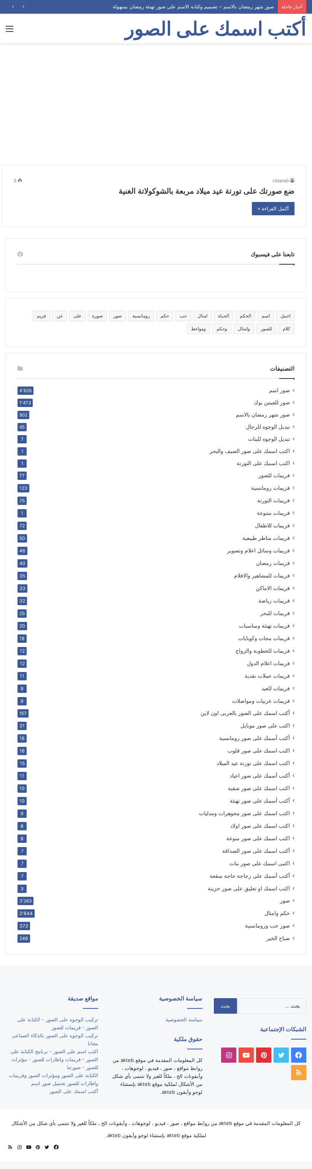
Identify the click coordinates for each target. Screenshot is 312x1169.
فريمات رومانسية (270, 487)
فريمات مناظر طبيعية (266, 538)
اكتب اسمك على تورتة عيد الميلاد (253, 763)
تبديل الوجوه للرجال (268, 427)
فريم (41, 316)
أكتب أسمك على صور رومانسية (254, 738)
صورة (97, 316)
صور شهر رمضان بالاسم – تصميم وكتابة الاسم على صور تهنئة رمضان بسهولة (193, 6)
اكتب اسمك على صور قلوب (259, 750)
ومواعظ (198, 328)
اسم (266, 316)
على (77, 316)
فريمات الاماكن (273, 588)
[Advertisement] (156, 104)
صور (117, 316)
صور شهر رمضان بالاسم (263, 415)
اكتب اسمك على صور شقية (259, 788)
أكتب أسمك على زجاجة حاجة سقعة (250, 875)
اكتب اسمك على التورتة (263, 463)
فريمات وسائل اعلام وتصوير (258, 550)
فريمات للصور (274, 475)
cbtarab (280, 180)
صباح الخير (278, 938)
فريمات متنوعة (273, 513)
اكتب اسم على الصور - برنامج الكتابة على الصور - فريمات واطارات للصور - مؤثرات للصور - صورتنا (54, 1059)
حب (183, 316)
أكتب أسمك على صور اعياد (260, 775)
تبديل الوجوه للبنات (269, 439)
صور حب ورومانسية (267, 925)
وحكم (221, 328)
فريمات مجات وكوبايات (264, 638)
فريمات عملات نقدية (267, 675)
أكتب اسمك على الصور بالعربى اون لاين (245, 713)
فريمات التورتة (273, 500)
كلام (286, 328)
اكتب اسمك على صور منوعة (258, 838)
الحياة (223, 316)
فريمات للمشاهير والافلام (262, 575)
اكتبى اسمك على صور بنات (259, 863)
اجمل (285, 316)
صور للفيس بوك (272, 402)
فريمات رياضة (274, 600)
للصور (266, 328)
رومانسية (141, 316)
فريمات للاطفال (272, 525)
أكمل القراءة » (273, 208)
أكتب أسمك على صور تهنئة (260, 800)
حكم (165, 316)
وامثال (244, 328)
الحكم (245, 316)
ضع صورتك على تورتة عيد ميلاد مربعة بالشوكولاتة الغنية (206, 191)
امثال (202, 316)
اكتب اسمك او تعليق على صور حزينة (249, 888)
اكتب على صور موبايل (265, 725)
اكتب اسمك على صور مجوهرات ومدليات (244, 813)
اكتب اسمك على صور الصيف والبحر (250, 451)
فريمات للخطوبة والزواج (263, 650)
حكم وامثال (277, 913)
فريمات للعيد (275, 688)
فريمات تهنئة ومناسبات (264, 625)
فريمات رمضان (273, 563)
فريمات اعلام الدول (268, 663)
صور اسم (279, 390)
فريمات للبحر (275, 613)
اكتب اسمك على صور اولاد (260, 825)
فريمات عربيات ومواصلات (261, 700)
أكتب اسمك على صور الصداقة (256, 850)
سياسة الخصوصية (184, 1019)
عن (60, 316)
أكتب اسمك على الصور (73, 1091)
